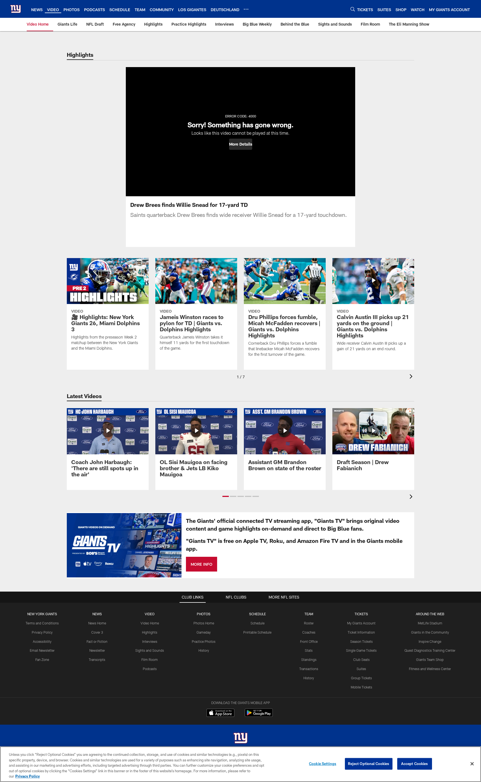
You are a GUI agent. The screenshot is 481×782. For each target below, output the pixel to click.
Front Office (309, 641)
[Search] (352, 9)
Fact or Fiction (97, 641)
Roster (309, 623)
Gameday (204, 632)
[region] (240, 764)
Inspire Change (430, 641)
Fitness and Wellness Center (430, 669)
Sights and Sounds (149, 650)
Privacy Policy (42, 632)
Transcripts (97, 659)
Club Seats (361, 659)
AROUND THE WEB (430, 614)
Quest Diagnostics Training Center (429, 650)
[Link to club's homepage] (15, 9)
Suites (361, 669)
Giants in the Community (430, 632)
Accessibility (42, 641)
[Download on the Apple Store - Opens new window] (220, 713)
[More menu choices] (246, 9)
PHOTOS (203, 614)
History (203, 650)
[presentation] (412, 377)
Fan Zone (42, 659)
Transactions (308, 669)
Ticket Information (361, 632)
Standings (308, 659)
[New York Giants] (240, 738)
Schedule (257, 623)
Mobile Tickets (361, 687)
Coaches (308, 632)
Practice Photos (203, 641)
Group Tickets (361, 678)
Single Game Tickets (361, 650)
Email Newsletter (42, 650)
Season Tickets (361, 641)
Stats (309, 650)
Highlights (149, 632)
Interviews (149, 641)
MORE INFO (201, 564)
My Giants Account (361, 623)
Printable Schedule (257, 632)
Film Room (149, 659)
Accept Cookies (414, 763)
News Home (97, 623)
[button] (240, 144)
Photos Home (203, 623)
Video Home (150, 623)
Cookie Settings (322, 763)
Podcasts (150, 669)
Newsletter (97, 650)
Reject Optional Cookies (368, 763)
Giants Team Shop (430, 659)
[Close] (472, 764)
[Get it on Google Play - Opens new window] (259, 715)
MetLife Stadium (430, 623)
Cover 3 (97, 632)
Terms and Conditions (42, 623)
